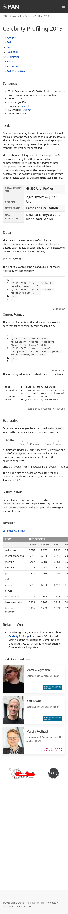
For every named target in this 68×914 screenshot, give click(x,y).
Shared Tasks (16, 16)
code (25, 106)
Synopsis (12, 37)
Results (11, 61)
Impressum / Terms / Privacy (17, 906)
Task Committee (16, 71)
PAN (5, 16)
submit (27, 109)
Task (9, 42)
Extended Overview (14, 530)
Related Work (14, 66)
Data (9, 47)
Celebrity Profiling (18, 636)
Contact (52, 902)
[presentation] (34, 441)
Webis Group (17, 902)
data (19, 98)
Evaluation (13, 52)
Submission (13, 56)
